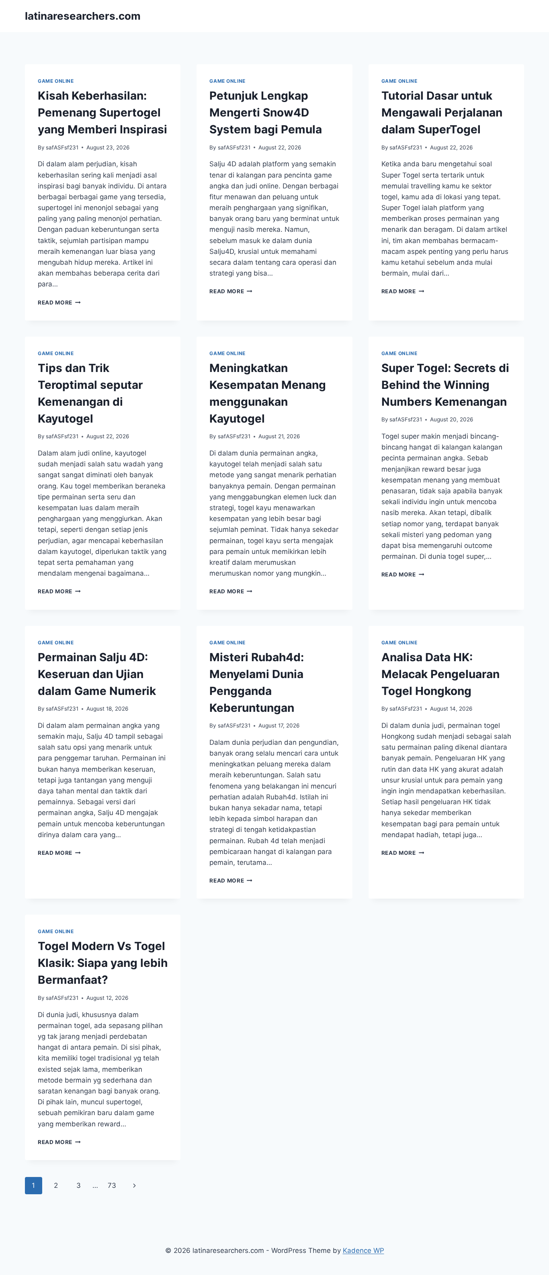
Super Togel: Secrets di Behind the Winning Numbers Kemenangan (445, 385)
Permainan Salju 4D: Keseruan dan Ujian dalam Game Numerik (97, 674)
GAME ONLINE (56, 81)
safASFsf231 (62, 147)
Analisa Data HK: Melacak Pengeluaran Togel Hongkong (440, 674)
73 (112, 1185)
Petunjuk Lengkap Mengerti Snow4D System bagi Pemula (265, 112)
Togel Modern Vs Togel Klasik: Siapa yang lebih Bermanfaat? (103, 963)
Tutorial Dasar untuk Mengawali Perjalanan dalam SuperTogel (441, 112)
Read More (59, 302)
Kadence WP (363, 1250)
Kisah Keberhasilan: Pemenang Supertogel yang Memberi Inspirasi (102, 112)
